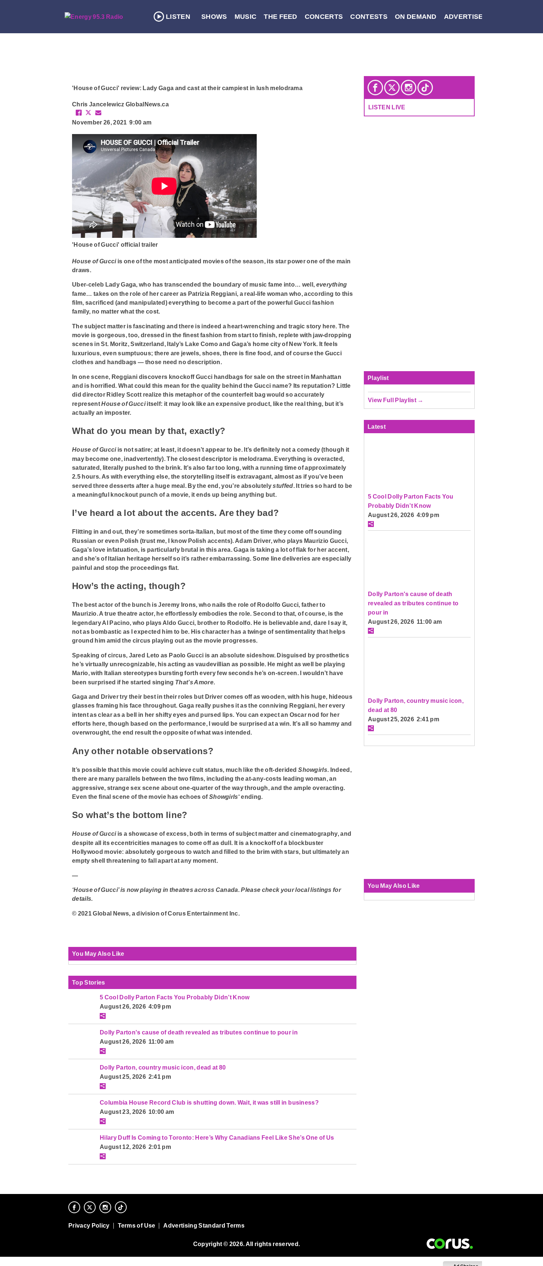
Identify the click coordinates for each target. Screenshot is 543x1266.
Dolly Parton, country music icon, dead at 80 (163, 1067)
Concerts (324, 16)
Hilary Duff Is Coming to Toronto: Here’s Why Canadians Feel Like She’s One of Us (217, 1137)
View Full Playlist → (396, 400)
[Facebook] (375, 87)
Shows (214, 16)
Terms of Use (137, 1225)
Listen (178, 16)
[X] (392, 87)
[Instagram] (408, 87)
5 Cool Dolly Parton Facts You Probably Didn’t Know (175, 997)
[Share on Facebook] (79, 113)
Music (246, 16)
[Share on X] (88, 113)
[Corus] (450, 1243)
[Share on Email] (98, 113)
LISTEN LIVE (387, 107)
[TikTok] (425, 87)
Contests (368, 16)
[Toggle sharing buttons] (103, 1016)
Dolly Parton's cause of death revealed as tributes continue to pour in (199, 1032)
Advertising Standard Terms (203, 1225)
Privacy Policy (89, 1225)
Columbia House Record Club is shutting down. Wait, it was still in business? (209, 1102)
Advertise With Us (478, 16)
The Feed (280, 16)
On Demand (416, 16)
